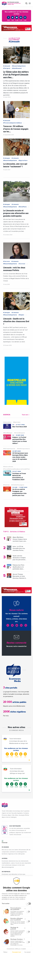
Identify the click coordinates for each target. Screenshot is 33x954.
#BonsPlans (22, 206)
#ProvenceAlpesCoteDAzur (12, 123)
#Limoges (6, 158)
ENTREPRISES (6, 871)
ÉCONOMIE (5, 847)
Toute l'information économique (14, 3)
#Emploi (21, 315)
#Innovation (7, 422)
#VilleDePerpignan (17, 485)
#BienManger (7, 433)
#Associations (8, 466)
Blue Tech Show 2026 (19, 427)
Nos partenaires (15, 826)
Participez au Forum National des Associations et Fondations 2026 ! (19, 477)
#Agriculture (23, 160)
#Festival (6, 485)
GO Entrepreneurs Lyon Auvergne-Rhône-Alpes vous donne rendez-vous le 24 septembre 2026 (20, 457)
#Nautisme (16, 422)
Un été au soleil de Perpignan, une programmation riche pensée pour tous (19, 492)
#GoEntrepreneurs (23, 448)
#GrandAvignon (19, 433)
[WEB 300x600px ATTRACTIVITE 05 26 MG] (16, 381)
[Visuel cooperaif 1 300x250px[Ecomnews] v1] (16, 517)
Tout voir (25, 414)
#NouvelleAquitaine (19, 66)
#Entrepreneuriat (9, 448)
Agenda (4, 858)
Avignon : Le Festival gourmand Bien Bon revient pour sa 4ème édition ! (19, 440)
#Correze (6, 261)
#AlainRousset (17, 68)
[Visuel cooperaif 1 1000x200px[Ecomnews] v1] (16, 28)
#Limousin (6, 66)
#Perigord (6, 68)
